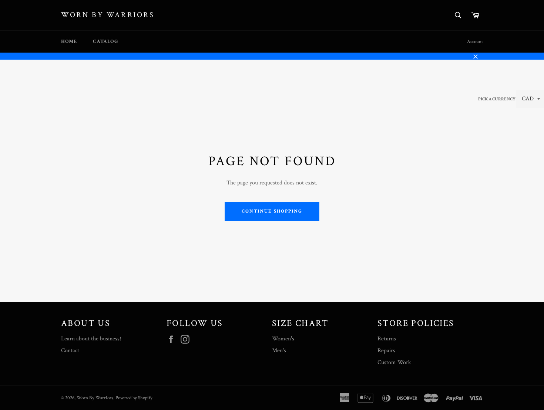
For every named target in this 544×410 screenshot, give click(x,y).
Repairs (386, 350)
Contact (70, 350)
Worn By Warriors (108, 15)
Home (69, 41)
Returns (386, 339)
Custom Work (394, 362)
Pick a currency (497, 99)
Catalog (105, 41)
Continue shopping (272, 211)
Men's (279, 350)
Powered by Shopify (133, 398)
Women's (283, 339)
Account (475, 42)
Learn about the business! (91, 339)
